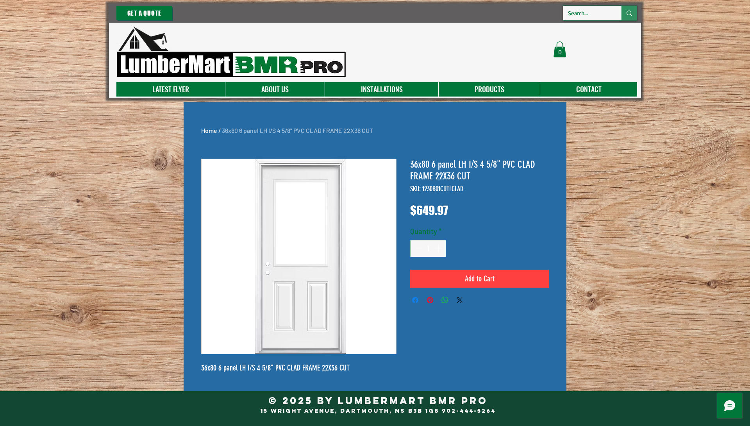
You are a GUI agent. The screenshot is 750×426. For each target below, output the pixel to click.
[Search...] (629, 13)
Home (209, 130)
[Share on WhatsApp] (445, 300)
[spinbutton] (428, 248)
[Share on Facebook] (415, 300)
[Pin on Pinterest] (430, 300)
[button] (559, 49)
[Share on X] (459, 300)
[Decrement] (417, 248)
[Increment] (438, 248)
